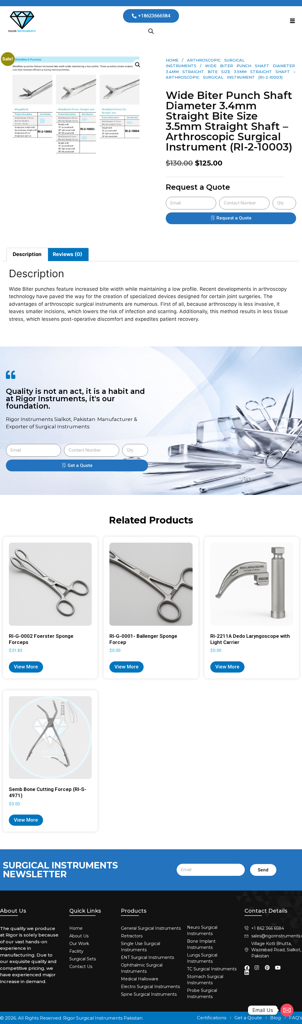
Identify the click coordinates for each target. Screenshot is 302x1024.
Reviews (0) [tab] (67, 254)
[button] (137, 65)
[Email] (286, 1010)
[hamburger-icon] (292, 21)
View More (26, 667)
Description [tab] (27, 254)
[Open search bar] (151, 31)
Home (172, 60)
